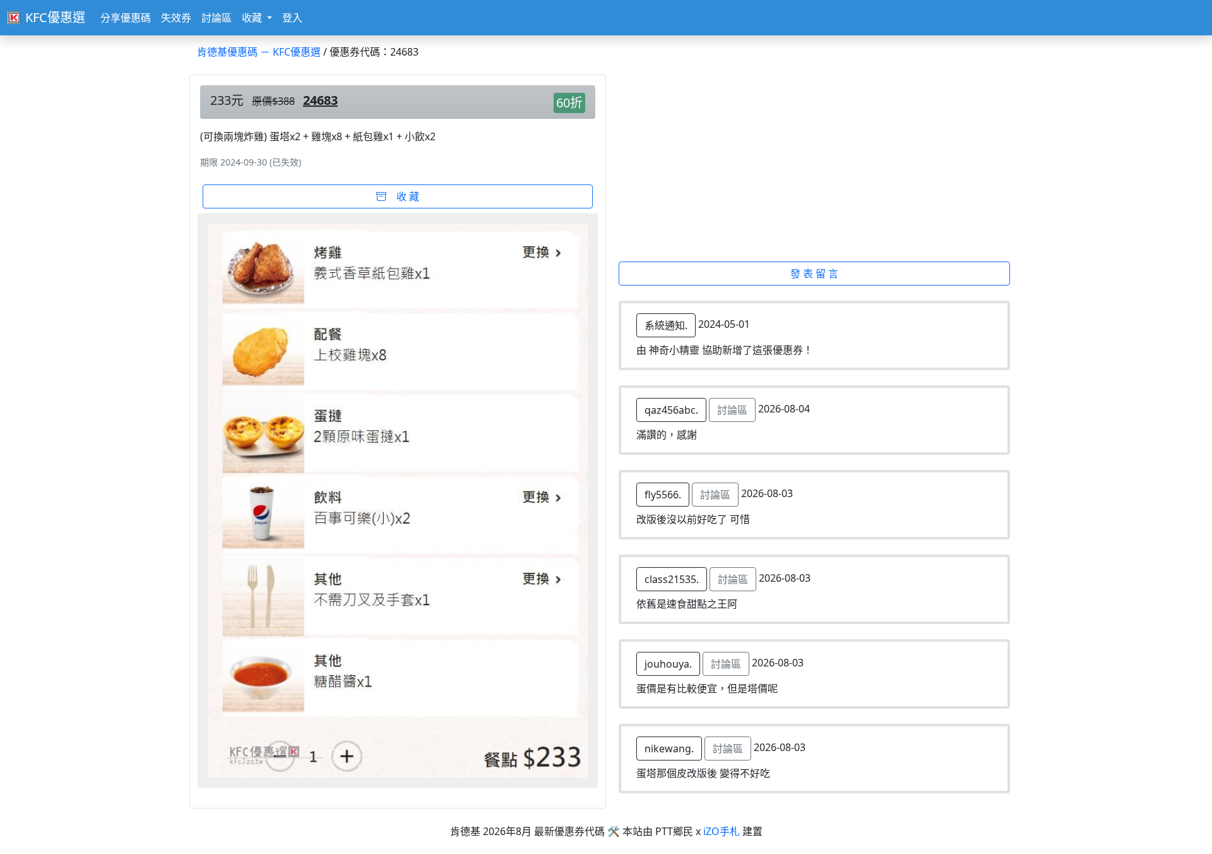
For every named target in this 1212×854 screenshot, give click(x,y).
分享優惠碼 (125, 18)
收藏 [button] (253, 18)
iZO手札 (721, 831)
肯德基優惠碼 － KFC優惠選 (259, 52)
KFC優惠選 (55, 17)
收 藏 (402, 196)
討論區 (216, 18)
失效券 (176, 18)
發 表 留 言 (814, 273)
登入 (292, 18)
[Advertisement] (822, 168)
